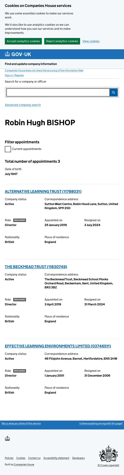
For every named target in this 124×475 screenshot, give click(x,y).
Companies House (24, 464)
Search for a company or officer (25, 81)
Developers (78, 457)
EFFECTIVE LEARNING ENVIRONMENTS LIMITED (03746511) (58, 346)
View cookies (91, 41)
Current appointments (26, 149)
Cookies (20, 457)
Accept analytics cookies (23, 41)
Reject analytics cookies (62, 41)
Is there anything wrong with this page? (101, 423)
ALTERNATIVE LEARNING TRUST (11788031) (43, 191)
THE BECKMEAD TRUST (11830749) (36, 266)
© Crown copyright (108, 465)
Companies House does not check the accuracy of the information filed (44, 70)
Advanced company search (23, 105)
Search (114, 92)
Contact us (34, 457)
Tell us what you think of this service (21, 423)
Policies (9, 457)
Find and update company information (31, 64)
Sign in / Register (14, 75)
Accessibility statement (56, 457)
